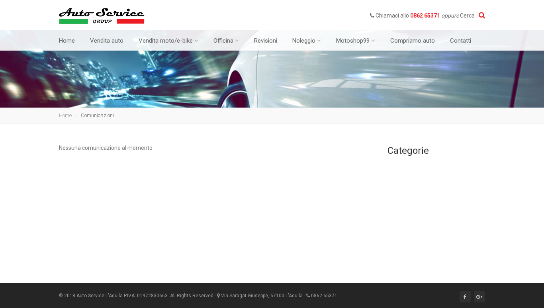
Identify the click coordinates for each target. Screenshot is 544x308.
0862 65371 (425, 15)
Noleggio (303, 40)
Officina (223, 40)
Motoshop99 (353, 40)
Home (67, 40)
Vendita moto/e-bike (166, 40)
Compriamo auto (412, 40)
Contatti (460, 40)
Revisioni (265, 40)
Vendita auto (106, 40)
